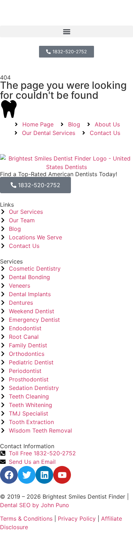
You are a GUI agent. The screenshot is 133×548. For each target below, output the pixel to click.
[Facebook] (9, 475)
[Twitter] (26, 475)
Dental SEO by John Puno (34, 505)
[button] (66, 31)
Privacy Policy (77, 518)
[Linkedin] (44, 475)
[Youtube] (62, 475)
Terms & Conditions (26, 518)
